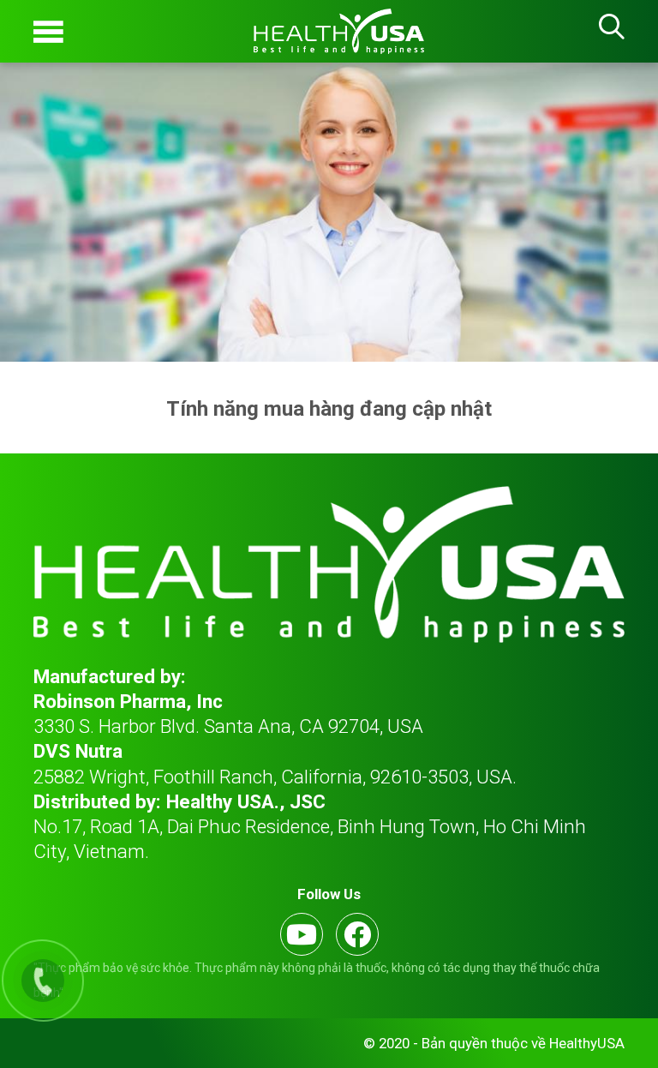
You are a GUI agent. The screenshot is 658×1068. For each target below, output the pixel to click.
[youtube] (301, 934)
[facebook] (357, 934)
